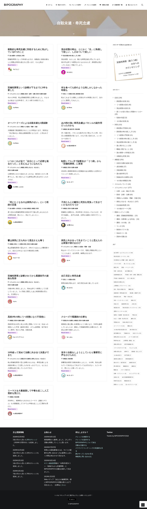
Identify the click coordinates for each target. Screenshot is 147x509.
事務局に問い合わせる (83, 456)
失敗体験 (77, 129)
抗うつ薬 (131, 278)
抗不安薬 (127, 355)
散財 (116, 267)
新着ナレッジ (118, 384)
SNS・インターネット (121, 300)
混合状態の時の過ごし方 (70, 55)
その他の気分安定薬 (120, 329)
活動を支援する (81, 445)
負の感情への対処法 (15, 55)
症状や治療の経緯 (41, 94)
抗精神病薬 (118, 274)
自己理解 (128, 271)
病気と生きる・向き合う (32, 167)
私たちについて (132, 5)
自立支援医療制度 (127, 377)
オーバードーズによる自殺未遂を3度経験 (28, 123)
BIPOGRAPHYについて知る (85, 442)
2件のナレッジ (32, 440)
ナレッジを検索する (82, 437)
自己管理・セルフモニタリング (123, 252)
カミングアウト (134, 373)
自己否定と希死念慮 (71, 276)
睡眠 (131, 289)
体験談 (22, 94)
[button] (142, 5)
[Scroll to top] (143, 505)
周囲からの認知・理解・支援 (29, 126)
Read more (12, 65)
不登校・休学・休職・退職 (133, 274)
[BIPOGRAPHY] (13, 5)
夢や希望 (117, 366)
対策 (23, 55)
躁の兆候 (133, 329)
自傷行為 (132, 362)
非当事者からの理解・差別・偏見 (124, 260)
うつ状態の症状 (70, 94)
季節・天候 (128, 296)
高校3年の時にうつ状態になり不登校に (27, 317)
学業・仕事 (118, 271)
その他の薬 (117, 355)
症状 (64, 94)
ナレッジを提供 (91, 5)
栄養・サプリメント (120, 373)
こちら (62, 485)
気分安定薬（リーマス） (121, 256)
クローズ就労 (125, 369)
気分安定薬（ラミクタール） (132, 307)
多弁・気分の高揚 (120, 289)
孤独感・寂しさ (137, 351)
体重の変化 (117, 351)
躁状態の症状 (80, 94)
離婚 (116, 369)
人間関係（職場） (129, 340)
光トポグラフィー (131, 384)
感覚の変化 (117, 344)
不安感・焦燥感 (119, 278)
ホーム (50, 5)
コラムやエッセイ (15, 94)
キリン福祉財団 (49, 463)
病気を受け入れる (120, 337)
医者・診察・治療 (30, 94)
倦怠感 (117, 307)
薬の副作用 (71, 129)
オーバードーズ (119, 326)
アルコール (133, 348)
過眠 (134, 366)
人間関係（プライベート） (122, 285)
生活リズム (137, 333)
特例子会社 (117, 380)
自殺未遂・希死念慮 (120, 293)
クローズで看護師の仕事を (74, 317)
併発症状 (117, 296)
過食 (133, 300)
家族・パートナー (127, 267)
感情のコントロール (120, 311)
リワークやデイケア (120, 348)
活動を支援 (105, 5)
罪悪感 (117, 322)
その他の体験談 (26, 208)
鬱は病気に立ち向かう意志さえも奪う (26, 240)
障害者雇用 (129, 358)
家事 (126, 351)
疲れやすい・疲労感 (120, 362)
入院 (134, 304)
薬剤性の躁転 (118, 358)
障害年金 (117, 340)
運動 (129, 326)
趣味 (133, 318)
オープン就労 (133, 337)
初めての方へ (62, 5)
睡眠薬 (126, 366)
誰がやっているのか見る (84, 454)
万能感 (127, 333)
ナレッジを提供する (82, 440)
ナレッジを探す (76, 5)
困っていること (129, 263)
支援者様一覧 (118, 5)
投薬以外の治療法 (68, 320)
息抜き (116, 377)
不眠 (134, 315)
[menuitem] (49, 5)
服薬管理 (125, 304)
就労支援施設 (128, 344)
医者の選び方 (127, 322)
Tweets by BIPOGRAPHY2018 (118, 436)
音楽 (116, 304)
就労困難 (117, 333)
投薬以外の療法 (119, 282)
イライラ (117, 263)
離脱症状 (127, 380)
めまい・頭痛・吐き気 (121, 318)
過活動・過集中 (135, 293)
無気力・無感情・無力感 (121, 315)
